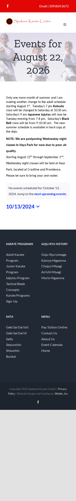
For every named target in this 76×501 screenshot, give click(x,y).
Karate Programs (18, 295)
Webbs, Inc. (61, 393)
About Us (48, 339)
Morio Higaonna (52, 278)
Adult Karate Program (15, 257)
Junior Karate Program (15, 269)
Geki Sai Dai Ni (16, 333)
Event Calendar (52, 345)
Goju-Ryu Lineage (53, 254)
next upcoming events (50, 194)
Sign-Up (11, 301)
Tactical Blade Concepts (15, 287)
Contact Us (49, 333)
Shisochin (12, 350)
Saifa (9, 339)
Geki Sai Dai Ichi (17, 327)
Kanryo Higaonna (53, 260)
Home (45, 350)
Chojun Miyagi (51, 266)
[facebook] (7, 6)
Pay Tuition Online (54, 327)
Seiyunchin (13, 345)
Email (43, 6)
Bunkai (11, 356)
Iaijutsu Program (17, 278)
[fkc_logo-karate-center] (31, 20)
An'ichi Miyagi (51, 272)
